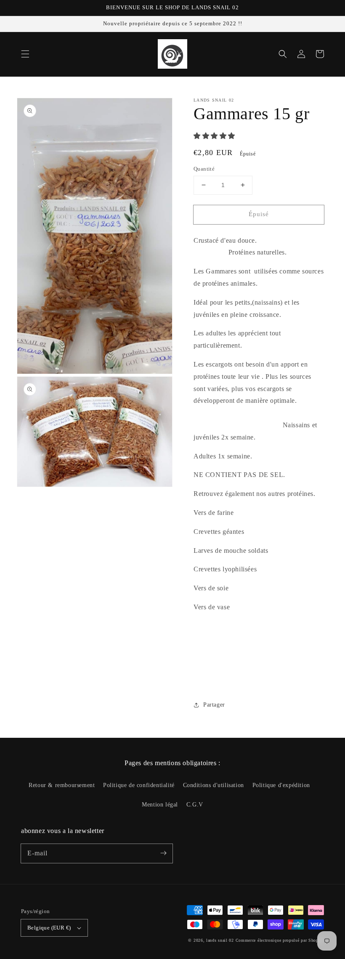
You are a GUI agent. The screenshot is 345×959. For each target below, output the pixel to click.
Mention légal (160, 804)
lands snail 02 (220, 940)
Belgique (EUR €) (49, 927)
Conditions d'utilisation (213, 785)
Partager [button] (214, 705)
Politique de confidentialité (139, 785)
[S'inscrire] (163, 853)
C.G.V (194, 804)
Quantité (204, 169)
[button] (25, 54)
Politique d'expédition (281, 785)
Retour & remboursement (62, 785)
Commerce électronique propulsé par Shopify (280, 940)
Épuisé (259, 214)
